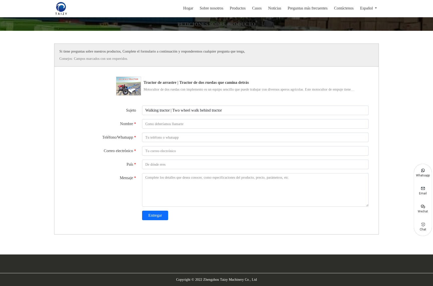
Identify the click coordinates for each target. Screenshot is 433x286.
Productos (238, 8)
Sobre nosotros (211, 8)
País (131, 164)
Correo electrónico (120, 151)
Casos (257, 8)
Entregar (155, 215)
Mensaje (128, 178)
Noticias (274, 8)
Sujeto (131, 110)
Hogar (188, 8)
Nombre (128, 124)
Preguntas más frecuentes (308, 8)
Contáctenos (344, 8)
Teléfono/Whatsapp (119, 137)
